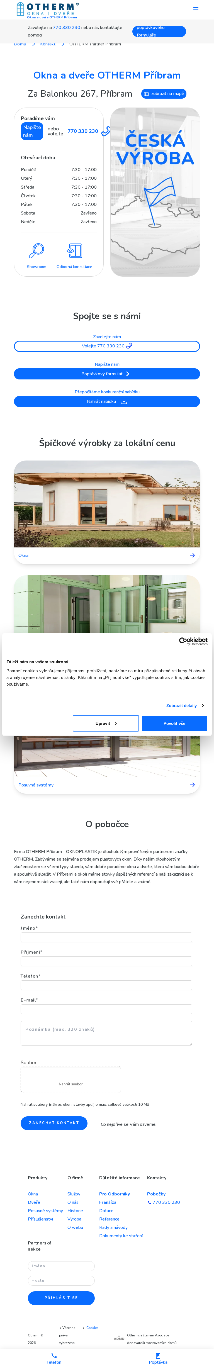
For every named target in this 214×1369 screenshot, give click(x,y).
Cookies (92, 1328)
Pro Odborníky (114, 1194)
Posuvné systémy (45, 1211)
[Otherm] (48, 10)
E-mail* (29, 1000)
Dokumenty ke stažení (121, 1236)
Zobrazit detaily (181, 705)
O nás (73, 1202)
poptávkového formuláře (151, 31)
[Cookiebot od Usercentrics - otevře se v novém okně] (183, 641)
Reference (109, 1219)
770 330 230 (66, 28)
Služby (73, 1194)
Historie (75, 1211)
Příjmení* (32, 952)
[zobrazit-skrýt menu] (196, 9)
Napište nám (32, 131)
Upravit (103, 723)
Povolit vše (174, 723)
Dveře (34, 1202)
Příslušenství (40, 1219)
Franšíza (107, 1202)
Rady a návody (113, 1227)
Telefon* (31, 976)
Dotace (106, 1211)
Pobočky (156, 1194)
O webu (75, 1227)
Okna (33, 1194)
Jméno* (29, 928)
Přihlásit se (61, 1297)
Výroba (74, 1219)
